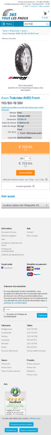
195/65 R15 (32, 340)
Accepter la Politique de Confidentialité (15, 315)
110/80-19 (21, 119)
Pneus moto (32, 374)
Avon (24, 31)
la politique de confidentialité (25, 301)
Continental (6, 332)
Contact (33, 6)
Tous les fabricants (9, 351)
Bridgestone (6, 329)
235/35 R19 (32, 343)
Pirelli (3, 347)
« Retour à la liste (8, 38)
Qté (22, 158)
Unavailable (25, 172)
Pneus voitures (33, 364)
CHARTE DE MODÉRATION (12, 255)
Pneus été (5, 364)
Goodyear (5, 340)
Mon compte (44, 6)
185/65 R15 (32, 347)
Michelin (4, 343)
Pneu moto (14, 31)
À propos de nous (8, 232)
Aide (26, 6)
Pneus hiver (6, 367)
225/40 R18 (32, 336)
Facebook (8, 268)
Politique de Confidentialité (7, 250)
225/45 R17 (32, 332)
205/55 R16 (32, 329)
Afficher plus (35, 418)
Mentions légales (8, 235)
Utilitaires (31, 371)
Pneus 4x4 (31, 367)
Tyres (5, 31)
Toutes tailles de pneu (36, 351)
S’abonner (42, 315)
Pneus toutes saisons (10, 371)
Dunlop (4, 336)
